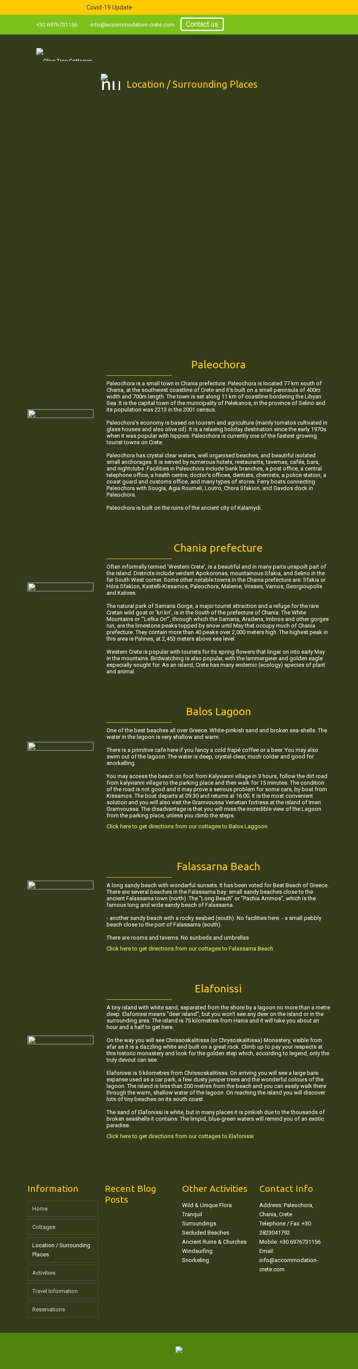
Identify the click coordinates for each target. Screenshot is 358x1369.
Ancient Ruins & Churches (214, 1242)
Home (40, 1208)
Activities (43, 1272)
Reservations (48, 1309)
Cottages (43, 1227)
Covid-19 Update (109, 7)
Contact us (202, 24)
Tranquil (192, 1214)
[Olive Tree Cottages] (64, 47)
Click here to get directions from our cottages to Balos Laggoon (187, 826)
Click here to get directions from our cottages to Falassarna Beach (190, 948)
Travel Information (55, 1291)
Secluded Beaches (205, 1232)
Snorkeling (195, 1260)
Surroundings (199, 1223)
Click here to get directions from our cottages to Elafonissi (180, 1136)
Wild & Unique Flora (207, 1205)
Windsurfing (197, 1251)
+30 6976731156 (56, 24)
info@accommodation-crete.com (132, 24)
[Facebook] (325, 24)
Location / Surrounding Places (61, 1250)
